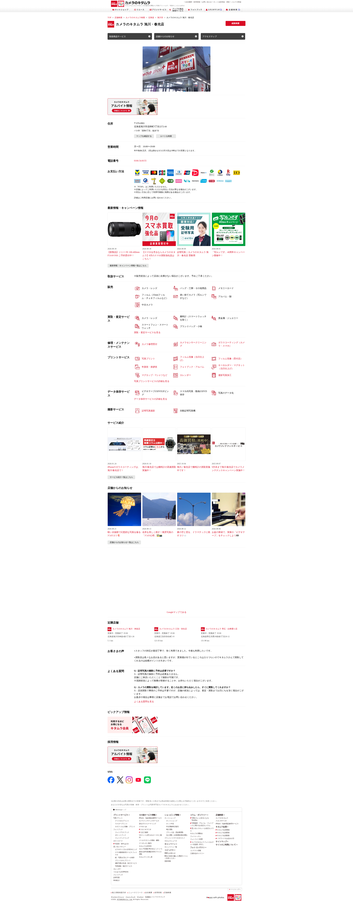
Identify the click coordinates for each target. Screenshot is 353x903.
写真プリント (118, 818)
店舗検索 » (220, 815)
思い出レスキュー (119, 847)
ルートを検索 (166, 136)
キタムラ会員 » (222, 827)
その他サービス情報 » (148, 815)
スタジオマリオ (145, 829)
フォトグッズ (118, 875)
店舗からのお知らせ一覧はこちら (124, 542)
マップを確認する (144, 136)
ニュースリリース (136, 892)
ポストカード (118, 841)
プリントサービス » (121, 815)
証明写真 (116, 877)
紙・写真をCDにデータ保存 (124, 858)
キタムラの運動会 (196, 833)
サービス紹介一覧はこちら (121, 477)
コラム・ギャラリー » (199, 815)
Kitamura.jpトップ (120, 809)
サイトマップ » (222, 841)
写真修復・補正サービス (123, 866)
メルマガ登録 (236, 2)
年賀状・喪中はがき (122, 844)
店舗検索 (118, 18)
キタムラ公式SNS (145, 846)
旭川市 (160, 18)
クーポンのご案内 (145, 843)
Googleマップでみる (176, 612)
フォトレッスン (195, 836)
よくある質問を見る (144, 701)
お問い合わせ (207, 2)
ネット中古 (170, 824)
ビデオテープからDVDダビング (126, 849)
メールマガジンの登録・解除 (149, 840)
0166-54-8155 (140, 160)
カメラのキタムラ (222, 818)
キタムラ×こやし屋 (145, 857)
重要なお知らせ (170, 853)
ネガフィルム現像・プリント (125, 827)
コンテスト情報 (195, 850)
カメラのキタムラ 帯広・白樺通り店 (221, 629)
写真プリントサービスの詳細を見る (151, 381)
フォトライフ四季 (196, 839)
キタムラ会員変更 (223, 833)
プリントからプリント (123, 860)
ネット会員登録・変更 (221, 2)
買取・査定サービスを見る (147, 332)
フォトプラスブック (122, 832)
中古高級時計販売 (172, 827)
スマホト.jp (143, 827)
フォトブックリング (122, 838)
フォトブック (118, 829)
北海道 (151, 18)
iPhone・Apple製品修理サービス (150, 818)
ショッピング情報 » (173, 815)
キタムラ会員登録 (223, 830)
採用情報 (197, 2)
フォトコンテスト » (198, 847)
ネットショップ (170, 818)
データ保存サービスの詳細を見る (150, 399)
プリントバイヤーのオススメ (175, 838)
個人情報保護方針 (119, 892)
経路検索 (235, 23)
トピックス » (170, 850)
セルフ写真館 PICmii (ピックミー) (150, 849)
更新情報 (168, 861)
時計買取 (169, 829)
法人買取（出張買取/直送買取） (177, 835)
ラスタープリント (121, 824)
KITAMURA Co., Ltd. (125, 899)
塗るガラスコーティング (147, 824)
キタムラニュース (171, 841)
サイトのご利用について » (226, 844)
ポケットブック (120, 835)
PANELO (116, 880)
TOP (109, 18)
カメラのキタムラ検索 (135, 18)
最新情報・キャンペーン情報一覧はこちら (128, 266)
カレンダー (117, 869)
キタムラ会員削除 (223, 835)
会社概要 (188, 2)
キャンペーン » (171, 844)
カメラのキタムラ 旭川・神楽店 (126, 629)
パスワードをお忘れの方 (225, 838)
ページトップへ (235, 889)
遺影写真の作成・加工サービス (126, 863)
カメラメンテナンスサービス (149, 821)
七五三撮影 (144, 832)
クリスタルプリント (122, 821)
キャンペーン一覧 (171, 847)
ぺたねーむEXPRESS (120, 872)
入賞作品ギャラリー (197, 853)
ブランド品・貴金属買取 (174, 832)
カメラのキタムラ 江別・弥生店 (173, 629)
